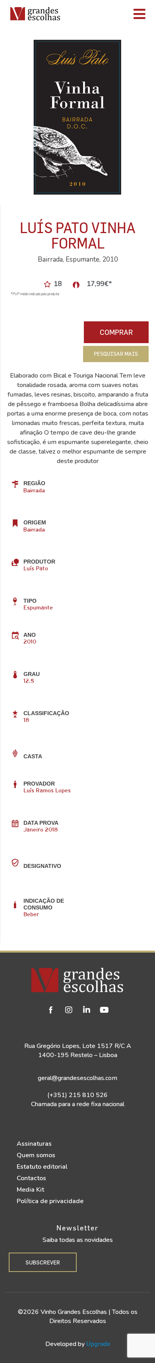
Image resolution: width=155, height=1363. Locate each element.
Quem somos (36, 1155)
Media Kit (30, 1189)
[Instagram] (69, 1010)
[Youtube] (104, 1010)
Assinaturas (34, 1143)
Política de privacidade (50, 1201)
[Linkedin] (87, 1010)
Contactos (31, 1178)
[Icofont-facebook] (51, 1010)
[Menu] (109, 14)
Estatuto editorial (42, 1166)
